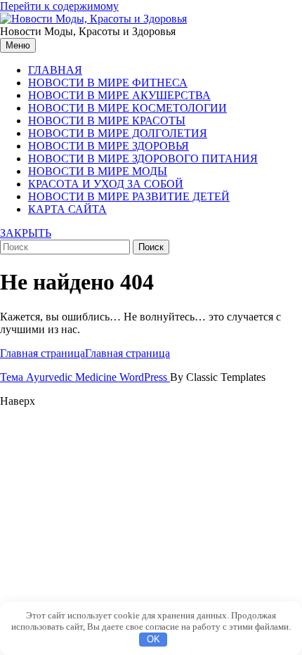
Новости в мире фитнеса (108, 83)
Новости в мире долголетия (117, 133)
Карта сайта (67, 209)
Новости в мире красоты (106, 121)
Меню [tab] (18, 45)
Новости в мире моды (97, 171)
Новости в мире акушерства (119, 95)
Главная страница (85, 353)
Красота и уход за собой (105, 184)
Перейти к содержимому (59, 6)
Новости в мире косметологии (127, 108)
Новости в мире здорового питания (143, 158)
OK (153, 639)
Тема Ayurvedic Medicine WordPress (85, 377)
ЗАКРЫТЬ (25, 233)
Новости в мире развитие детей (129, 196)
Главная (55, 70)
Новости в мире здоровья (108, 146)
